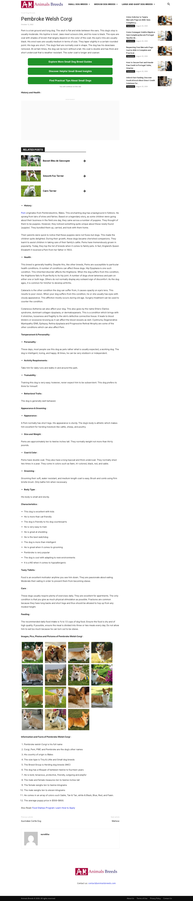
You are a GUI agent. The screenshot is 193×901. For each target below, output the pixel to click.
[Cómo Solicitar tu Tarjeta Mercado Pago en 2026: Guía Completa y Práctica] (165, 21)
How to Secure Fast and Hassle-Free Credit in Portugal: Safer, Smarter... (140, 65)
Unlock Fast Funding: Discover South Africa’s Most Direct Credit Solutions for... (140, 80)
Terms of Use (142, 898)
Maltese (115, 821)
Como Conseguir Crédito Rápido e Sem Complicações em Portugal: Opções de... (140, 35)
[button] (168, 4)
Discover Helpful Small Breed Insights (70, 71)
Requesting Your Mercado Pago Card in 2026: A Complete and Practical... (139, 50)
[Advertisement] (70, 120)
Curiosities (130, 26)
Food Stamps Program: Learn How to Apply (53, 807)
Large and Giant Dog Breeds (137, 4)
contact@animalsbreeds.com (102, 883)
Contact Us (167, 898)
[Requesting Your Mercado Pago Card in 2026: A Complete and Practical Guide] (165, 51)
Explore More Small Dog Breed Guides (70, 61)
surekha (45, 834)
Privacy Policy (155, 898)
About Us (130, 898)
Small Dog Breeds (78, 4)
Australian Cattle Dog (31, 821)
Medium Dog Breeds (104, 4)
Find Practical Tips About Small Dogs (70, 80)
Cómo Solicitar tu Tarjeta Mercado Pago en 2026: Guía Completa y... (138, 20)
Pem (23, 213)
